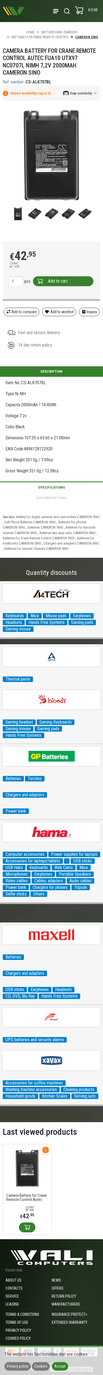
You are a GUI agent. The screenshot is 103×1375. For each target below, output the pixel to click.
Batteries (13, 778)
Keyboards (14, 615)
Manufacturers (66, 1304)
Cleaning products (78, 1089)
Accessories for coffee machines (34, 1083)
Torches (35, 778)
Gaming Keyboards (56, 722)
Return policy (64, 1296)
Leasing (12, 1304)
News (56, 1280)
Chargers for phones (50, 887)
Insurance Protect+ (69, 1314)
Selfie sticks (16, 894)
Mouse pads (56, 615)
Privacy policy (18, 1330)
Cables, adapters (48, 880)
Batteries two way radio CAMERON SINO (68, 533)
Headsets (13, 622)
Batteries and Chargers (59, 32)
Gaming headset (19, 722)
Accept (60, 1366)
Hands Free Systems (47, 622)
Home (30, 32)
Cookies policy (18, 1338)
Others (38, 894)
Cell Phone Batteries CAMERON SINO (30, 522)
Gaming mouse (18, 629)
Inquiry (91, 312)
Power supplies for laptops (74, 854)
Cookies (40, 1366)
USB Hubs (14, 867)
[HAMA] (66, 861)
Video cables (16, 880)
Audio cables (80, 880)
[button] (80, 93)
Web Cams (63, 867)
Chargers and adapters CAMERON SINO (71, 543)
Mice (34, 615)
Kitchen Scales (55, 1096)
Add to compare (24, 312)
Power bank (15, 811)
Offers (57, 1288)
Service (12, 1296)
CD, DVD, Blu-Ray (20, 996)
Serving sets (85, 1096)
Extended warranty (69, 1322)
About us (13, 1280)
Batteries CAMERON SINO (45, 527)
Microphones (16, 874)
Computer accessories (24, 854)
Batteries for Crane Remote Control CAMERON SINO (39, 538)
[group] (51, 155)
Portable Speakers (75, 874)
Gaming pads (82, 622)
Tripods (80, 887)
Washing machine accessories (31, 1089)
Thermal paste (17, 679)
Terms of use (16, 1322)
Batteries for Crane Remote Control (40, 37)
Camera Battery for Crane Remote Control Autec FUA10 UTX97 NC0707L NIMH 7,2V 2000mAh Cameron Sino (26, 1197)
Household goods (20, 1096)
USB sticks (82, 861)
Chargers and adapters (24, 794)
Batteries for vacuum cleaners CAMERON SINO (36, 548)
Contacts (14, 1288)
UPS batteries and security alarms (34, 1039)
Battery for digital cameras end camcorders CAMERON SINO (58, 517)
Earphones (82, 615)
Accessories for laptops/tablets (32, 861)
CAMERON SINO (86, 37)
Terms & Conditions (22, 1314)
